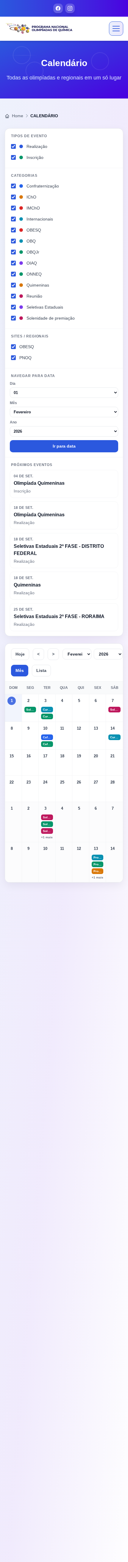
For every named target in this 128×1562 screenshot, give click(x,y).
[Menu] (116, 28)
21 (112, 756)
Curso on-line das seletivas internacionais (48, 709)
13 (96, 728)
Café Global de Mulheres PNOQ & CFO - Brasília (48, 737)
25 (62, 782)
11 (62, 728)
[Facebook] (58, 8)
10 (45, 728)
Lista (41, 670)
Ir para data (64, 446)
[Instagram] (70, 8)
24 (45, 782)
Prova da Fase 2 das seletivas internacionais (98, 857)
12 (79, 728)
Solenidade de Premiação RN (48, 831)
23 (28, 782)
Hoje (20, 654)
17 (45, 756)
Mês (19, 670)
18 (62, 756)
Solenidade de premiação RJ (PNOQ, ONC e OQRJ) (31, 709)
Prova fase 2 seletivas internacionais (98, 871)
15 (12, 756)
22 (12, 782)
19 (79, 756)
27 (96, 782)
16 (28, 756)
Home (17, 115)
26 (79, 782)
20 (96, 756)
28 (112, 782)
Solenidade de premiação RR (48, 817)
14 (112, 728)
